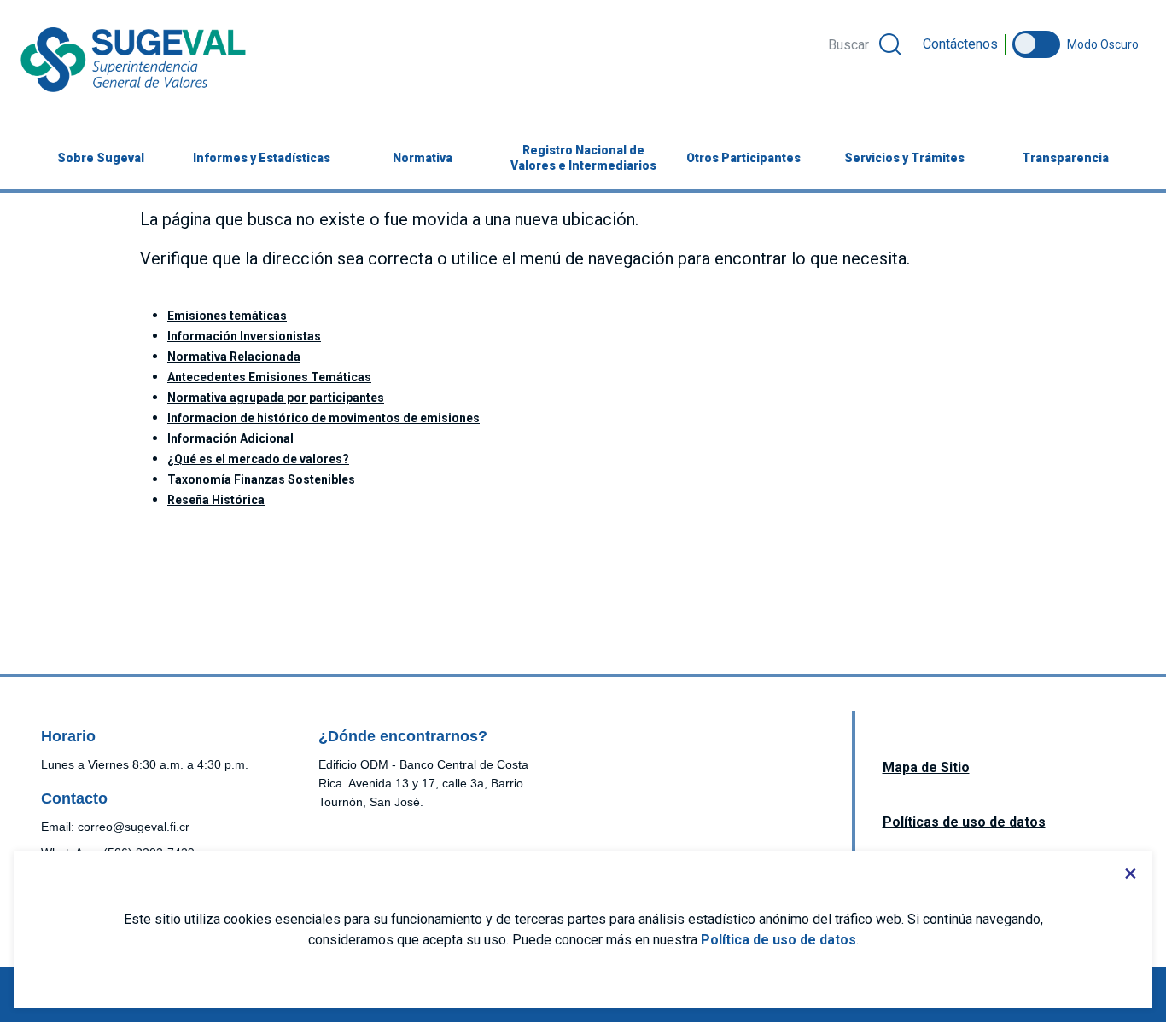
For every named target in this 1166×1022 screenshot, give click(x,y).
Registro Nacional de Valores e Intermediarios (583, 157)
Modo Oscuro (1103, 44)
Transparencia (1065, 158)
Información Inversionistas (244, 336)
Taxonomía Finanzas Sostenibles (261, 479)
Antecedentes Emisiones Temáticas (269, 377)
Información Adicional (230, 438)
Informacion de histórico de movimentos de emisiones (323, 418)
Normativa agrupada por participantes (275, 397)
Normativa (422, 158)
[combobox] (864, 44)
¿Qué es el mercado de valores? (258, 459)
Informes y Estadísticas (261, 158)
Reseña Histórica (216, 500)
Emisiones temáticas (227, 315)
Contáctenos (960, 44)
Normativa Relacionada (233, 356)
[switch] (1036, 44)
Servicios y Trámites (904, 158)
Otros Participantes (743, 158)
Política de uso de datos (778, 940)
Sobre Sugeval (100, 158)
